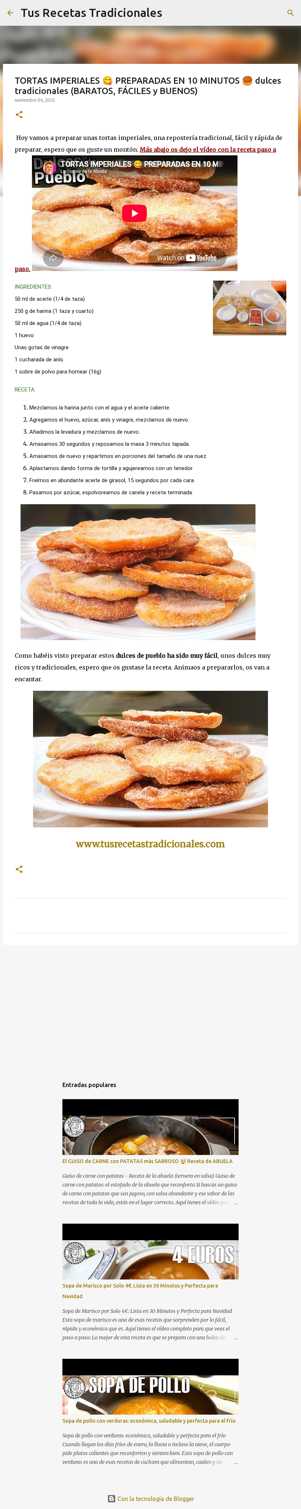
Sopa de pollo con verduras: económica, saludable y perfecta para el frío (149, 1421)
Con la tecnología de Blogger (155, 1498)
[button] (19, 115)
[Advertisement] (150, 1007)
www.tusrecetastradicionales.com (150, 844)
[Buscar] (290, 13)
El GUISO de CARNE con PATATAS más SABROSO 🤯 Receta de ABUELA (147, 1161)
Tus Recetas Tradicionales (91, 12)
